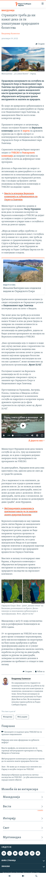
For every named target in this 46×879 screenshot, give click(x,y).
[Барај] (36, 876)
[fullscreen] (42, 435)
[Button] (40, 44)
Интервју (9, 818)
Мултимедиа (12, 837)
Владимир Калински (10, 34)
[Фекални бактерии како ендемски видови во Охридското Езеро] (23, 271)
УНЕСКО (15, 153)
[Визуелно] (23, 876)
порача (26, 131)
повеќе (40, 810)
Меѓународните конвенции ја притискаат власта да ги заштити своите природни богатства (20, 511)
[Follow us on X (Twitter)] (9, 853)
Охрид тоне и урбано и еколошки (21, 417)
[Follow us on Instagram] (21, 853)
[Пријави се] (38, 853)
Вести (7, 806)
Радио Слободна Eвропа (17, 421)
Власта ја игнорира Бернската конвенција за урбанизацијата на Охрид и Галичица (21, 197)
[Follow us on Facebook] (3, 853)
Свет (6, 828)
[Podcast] (32, 853)
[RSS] (26, 853)
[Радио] (9, 876)
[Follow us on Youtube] (15, 853)
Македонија (7, 11)
